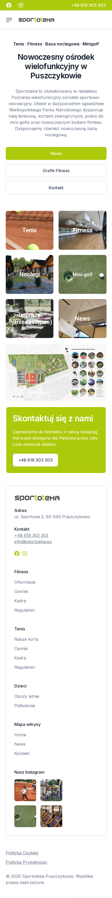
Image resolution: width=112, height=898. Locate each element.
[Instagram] (24, 553)
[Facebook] (17, 553)
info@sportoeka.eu (33, 541)
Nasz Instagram (29, 772)
